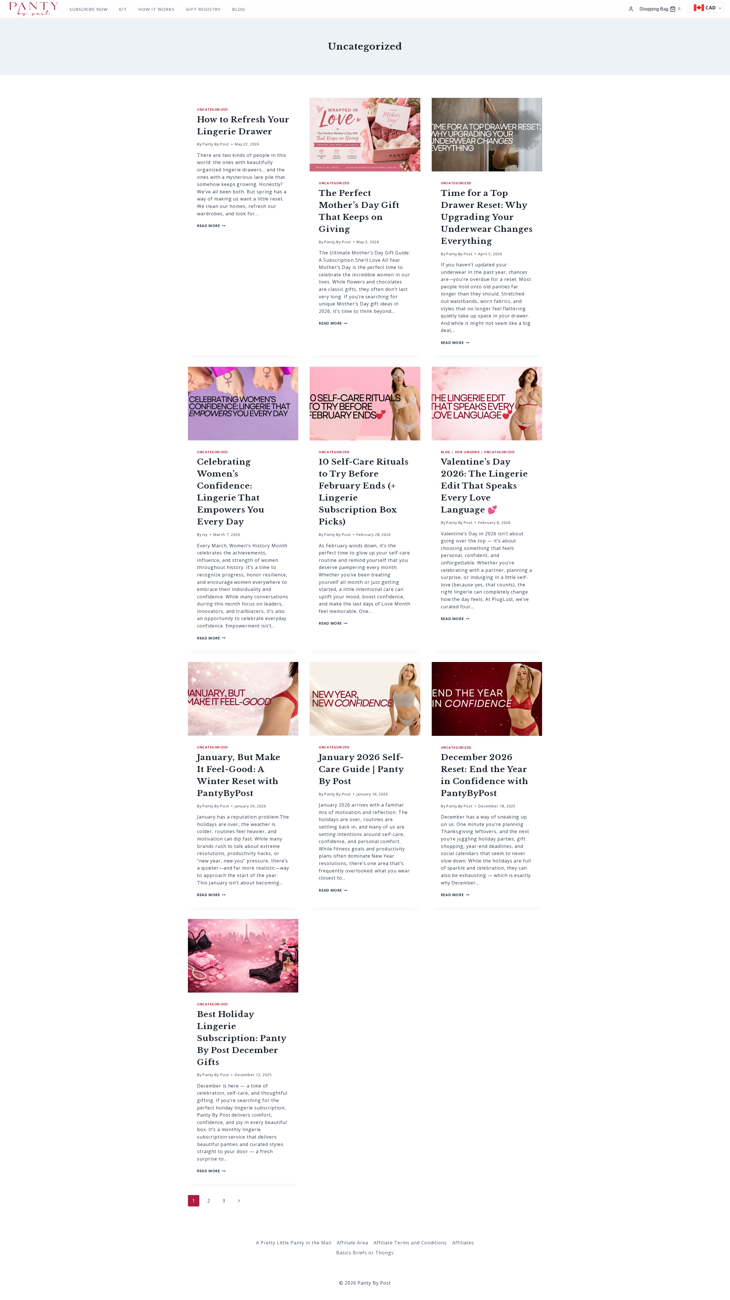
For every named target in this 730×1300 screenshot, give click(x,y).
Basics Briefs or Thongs (365, 1253)
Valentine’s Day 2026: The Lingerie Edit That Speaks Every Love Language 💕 (484, 486)
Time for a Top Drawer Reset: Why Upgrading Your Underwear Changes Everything (487, 217)
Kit (123, 9)
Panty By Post (215, 144)
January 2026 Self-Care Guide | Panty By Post (361, 769)
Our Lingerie (467, 452)
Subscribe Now (89, 9)
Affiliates (463, 1243)
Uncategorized (212, 109)
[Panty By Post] (34, 8)
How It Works (156, 9)
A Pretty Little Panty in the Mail (293, 1243)
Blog (238, 9)
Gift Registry (203, 9)
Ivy (205, 534)
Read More (211, 225)
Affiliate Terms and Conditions (410, 1243)
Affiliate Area (352, 1243)
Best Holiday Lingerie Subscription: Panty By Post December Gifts (241, 1038)
